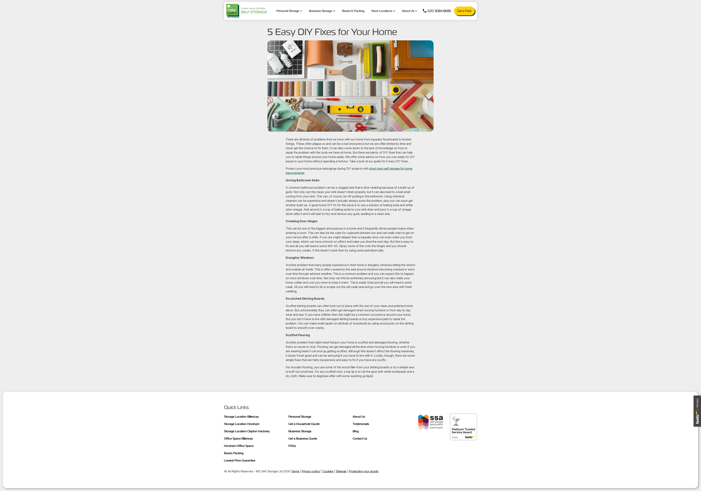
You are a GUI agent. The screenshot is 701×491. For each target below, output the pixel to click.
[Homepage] (247, 11)
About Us (359, 417)
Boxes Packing (234, 453)
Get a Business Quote (302, 438)
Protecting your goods (363, 471)
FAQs (292, 446)
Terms (295, 471)
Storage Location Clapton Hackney (247, 431)
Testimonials (361, 424)
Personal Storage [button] (288, 11)
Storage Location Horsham (241, 424)
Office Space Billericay (238, 438)
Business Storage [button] (321, 11)
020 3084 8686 (439, 11)
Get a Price (464, 11)
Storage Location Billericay (241, 417)
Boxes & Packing (353, 11)
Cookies (328, 471)
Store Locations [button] (382, 11)
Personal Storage (299, 417)
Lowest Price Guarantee (239, 460)
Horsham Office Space (239, 446)
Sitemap (341, 471)
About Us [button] (408, 11)
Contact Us (360, 438)
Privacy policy (311, 471)
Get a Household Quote (304, 424)
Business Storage (299, 431)
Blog (356, 431)
